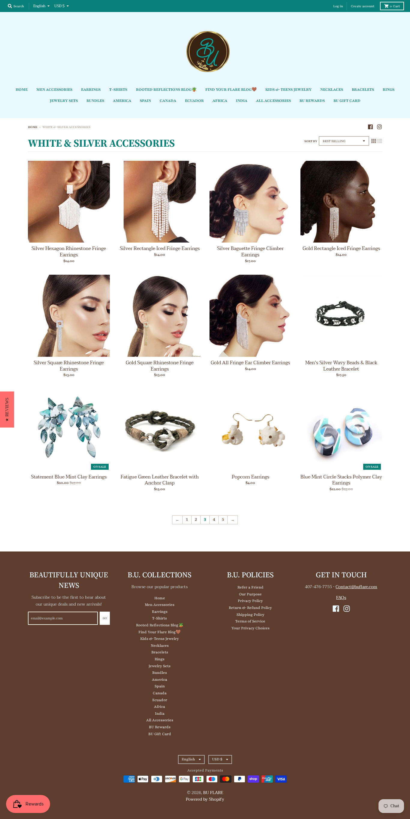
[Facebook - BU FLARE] (370, 127)
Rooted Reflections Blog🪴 (159, 625)
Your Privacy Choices (250, 628)
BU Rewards (159, 727)
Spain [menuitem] (145, 100)
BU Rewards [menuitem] (312, 100)
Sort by (310, 141)
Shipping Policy (250, 614)
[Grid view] (373, 141)
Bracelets (159, 652)
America (159, 679)
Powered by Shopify (205, 799)
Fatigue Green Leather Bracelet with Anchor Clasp (160, 480)
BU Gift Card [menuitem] (346, 100)
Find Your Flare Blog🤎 (159, 632)
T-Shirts (159, 618)
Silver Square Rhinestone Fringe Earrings (69, 366)
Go (105, 618)
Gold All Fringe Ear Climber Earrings (250, 363)
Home (33, 127)
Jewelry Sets (159, 666)
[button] (7, 410)
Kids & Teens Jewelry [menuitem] (288, 89)
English (39, 6)
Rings (159, 659)
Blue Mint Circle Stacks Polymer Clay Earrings (341, 480)
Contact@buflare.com (356, 586)
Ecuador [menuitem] (194, 100)
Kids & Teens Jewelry (159, 638)
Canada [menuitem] (168, 100)
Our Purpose (250, 594)
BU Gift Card (159, 734)
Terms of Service (250, 621)
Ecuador (159, 700)
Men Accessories (159, 604)
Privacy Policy (250, 600)
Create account (362, 6)
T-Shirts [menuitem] (118, 89)
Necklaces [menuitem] (331, 89)
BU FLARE (213, 792)
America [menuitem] (122, 100)
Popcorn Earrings (250, 477)
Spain (160, 686)
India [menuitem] (241, 100)
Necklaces (160, 645)
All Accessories (159, 720)
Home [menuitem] (22, 89)
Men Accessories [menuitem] (54, 89)
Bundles (159, 672)
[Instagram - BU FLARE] (379, 127)
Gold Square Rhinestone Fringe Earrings (160, 366)
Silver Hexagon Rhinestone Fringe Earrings (69, 251)
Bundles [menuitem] (95, 100)
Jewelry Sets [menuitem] (64, 100)
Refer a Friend (250, 587)
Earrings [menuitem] (91, 89)
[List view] (379, 141)
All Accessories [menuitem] (273, 100)
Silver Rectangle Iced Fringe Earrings (160, 248)
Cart (395, 6)
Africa (159, 706)
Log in (338, 6)
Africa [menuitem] (220, 100)
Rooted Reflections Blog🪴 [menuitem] (166, 89)
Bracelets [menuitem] (363, 89)
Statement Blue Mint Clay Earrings (69, 477)
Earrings (159, 611)
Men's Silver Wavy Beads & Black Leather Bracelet (341, 366)
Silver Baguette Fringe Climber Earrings (250, 251)
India (159, 713)
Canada (160, 693)
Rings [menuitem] (388, 89)
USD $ (59, 6)
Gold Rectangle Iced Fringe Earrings (341, 248)
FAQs (341, 597)
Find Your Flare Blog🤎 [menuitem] (231, 89)
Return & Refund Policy (250, 607)
